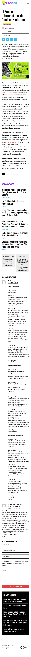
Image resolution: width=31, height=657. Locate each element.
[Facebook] (3, 39)
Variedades (5, 229)
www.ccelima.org (11, 142)
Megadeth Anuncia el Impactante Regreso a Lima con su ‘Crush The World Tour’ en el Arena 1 (14, 244)
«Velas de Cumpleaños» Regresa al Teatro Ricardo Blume (15, 234)
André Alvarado (9, 28)
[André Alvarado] (3, 28)
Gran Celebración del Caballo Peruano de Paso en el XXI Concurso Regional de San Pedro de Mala (15, 224)
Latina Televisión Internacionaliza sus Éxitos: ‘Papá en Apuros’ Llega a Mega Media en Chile (15, 212)
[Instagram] (24, 647)
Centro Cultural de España (12, 92)
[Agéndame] (9, 3)
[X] (7, 39)
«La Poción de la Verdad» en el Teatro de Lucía (13, 202)
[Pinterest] (11, 39)
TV (2, 218)
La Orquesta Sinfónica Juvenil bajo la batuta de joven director (22, 268)
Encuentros (6, 197)
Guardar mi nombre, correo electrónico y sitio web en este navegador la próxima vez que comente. (15, 563)
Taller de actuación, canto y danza (8, 264)
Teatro (4, 206)
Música (4, 249)
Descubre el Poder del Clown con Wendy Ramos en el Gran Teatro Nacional (14, 192)
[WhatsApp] (15, 39)
